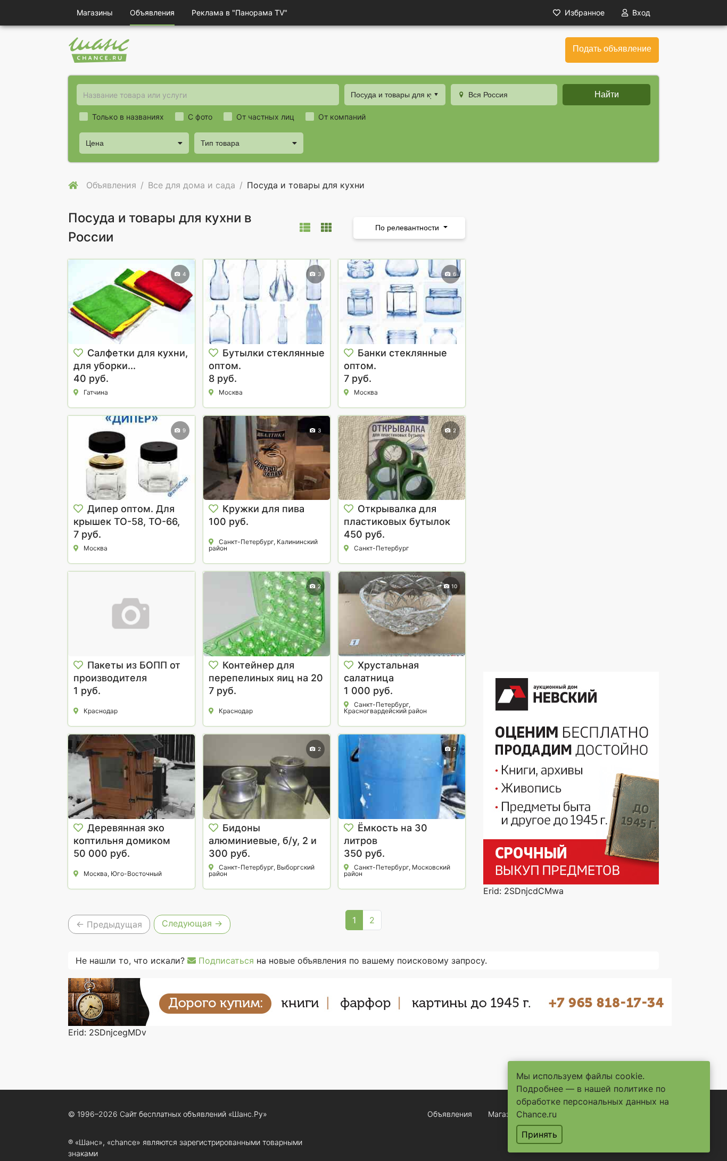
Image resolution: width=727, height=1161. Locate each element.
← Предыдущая (109, 924)
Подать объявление (612, 48)
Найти (606, 94)
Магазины (95, 12)
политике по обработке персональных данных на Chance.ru (592, 1101)
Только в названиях (128, 116)
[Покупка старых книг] (370, 1001)
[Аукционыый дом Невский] (571, 777)
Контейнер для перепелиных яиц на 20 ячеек (266, 677)
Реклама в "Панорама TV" (239, 12)
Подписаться (225, 960)
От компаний (342, 116)
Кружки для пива (263, 508)
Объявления (152, 12)
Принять (539, 1134)
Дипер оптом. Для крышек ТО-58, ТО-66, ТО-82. (126, 521)
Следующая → (192, 923)
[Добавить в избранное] (78, 353)
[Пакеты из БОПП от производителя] (131, 614)
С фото (200, 116)
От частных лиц (265, 116)
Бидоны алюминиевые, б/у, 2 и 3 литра (263, 840)
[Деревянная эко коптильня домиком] (131, 776)
